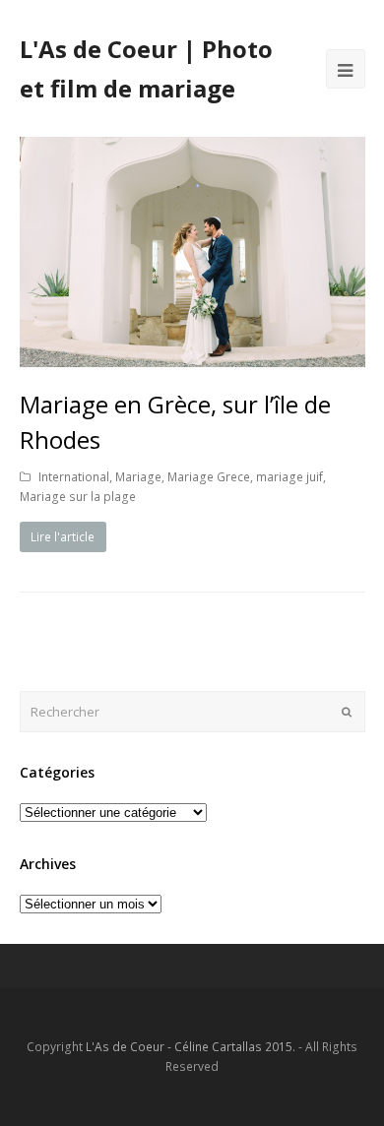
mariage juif (289, 477)
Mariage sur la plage (78, 496)
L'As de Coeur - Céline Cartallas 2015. (190, 1046)
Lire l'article (63, 537)
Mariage (138, 477)
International (73, 477)
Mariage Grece (208, 477)
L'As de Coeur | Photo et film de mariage (146, 68)
